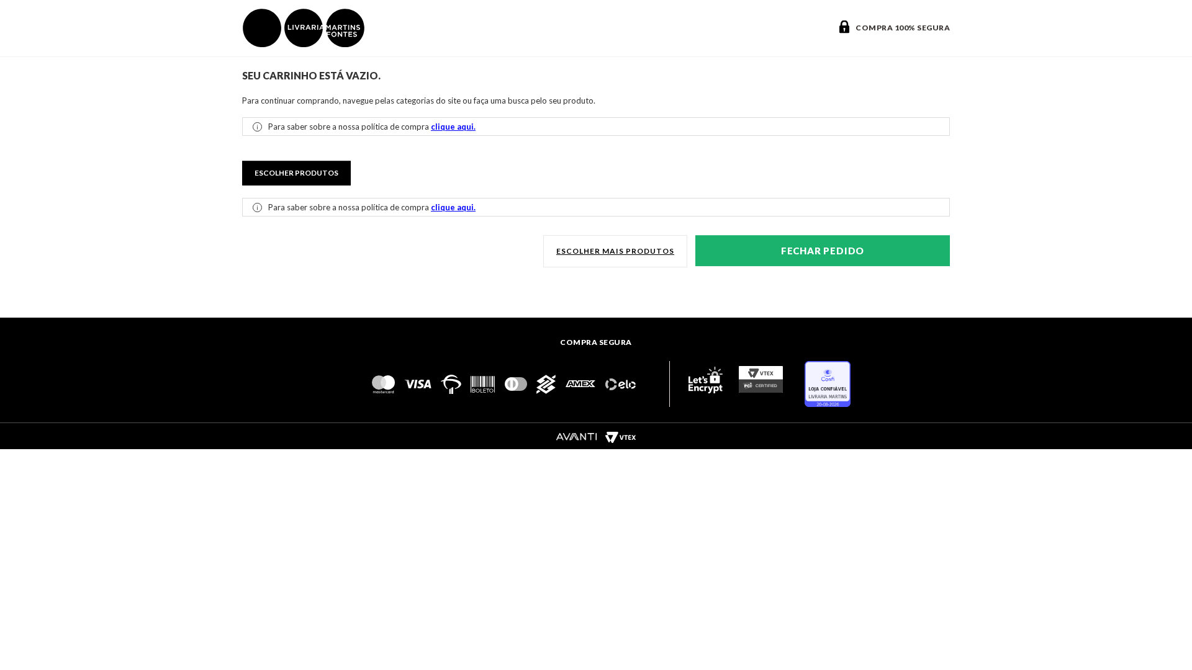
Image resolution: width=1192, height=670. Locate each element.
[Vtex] (620, 437)
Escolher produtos (296, 172)
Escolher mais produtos (615, 251)
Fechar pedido (822, 250)
